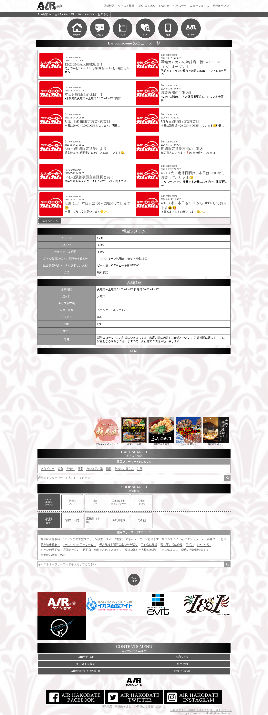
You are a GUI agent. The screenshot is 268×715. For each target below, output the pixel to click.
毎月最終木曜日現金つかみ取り (118, 544)
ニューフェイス (199, 5)
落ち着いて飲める (171, 544)
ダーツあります (149, 539)
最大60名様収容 (50, 539)
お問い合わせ (182, 671)
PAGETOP (134, 579)
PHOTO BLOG (146, 5)
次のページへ (50, 220)
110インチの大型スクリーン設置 (83, 539)
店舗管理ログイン (198, 710)
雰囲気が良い (71, 549)
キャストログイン (221, 710)
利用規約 (182, 663)
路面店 (87, 549)
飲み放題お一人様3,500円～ (142, 549)
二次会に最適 (149, 544)
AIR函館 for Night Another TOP (56, 14)
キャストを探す (85, 663)
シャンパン (204, 544)
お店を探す (182, 656)
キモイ (70, 468)
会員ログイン (178, 710)
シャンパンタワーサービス (79, 544)
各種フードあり (216, 539)
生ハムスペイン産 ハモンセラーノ (183, 539)
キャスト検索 (126, 5)
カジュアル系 (94, 468)
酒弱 (80, 468)
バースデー (180, 5)
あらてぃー (48, 468)
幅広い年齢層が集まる (195, 549)
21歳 (139, 468)
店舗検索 (109, 5)
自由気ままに (170, 549)
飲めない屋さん (124, 468)
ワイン (190, 544)
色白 (60, 468)
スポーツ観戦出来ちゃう (121, 539)
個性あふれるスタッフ (108, 549)
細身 (108, 468)
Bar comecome (86, 14)
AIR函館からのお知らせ (85, 671)
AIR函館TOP (86, 656)
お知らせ (164, 5)
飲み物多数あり (50, 544)
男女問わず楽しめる (53, 555)
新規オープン (220, 5)
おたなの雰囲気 (50, 549)
